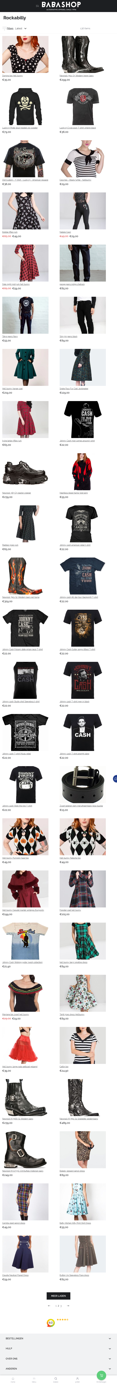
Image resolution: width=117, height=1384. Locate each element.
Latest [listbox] (18, 28)
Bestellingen (14, 1338)
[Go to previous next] (68, 1305)
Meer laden (58, 1296)
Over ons (11, 1358)
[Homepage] (60, 6)
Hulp (9, 1348)
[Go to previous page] (49, 1305)
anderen (11, 1368)
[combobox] (24, 28)
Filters (10, 28)
